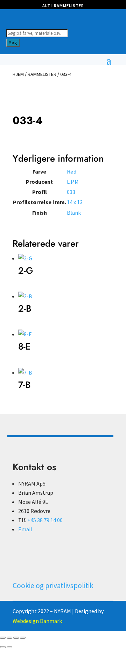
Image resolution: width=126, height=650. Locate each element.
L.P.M (73, 181)
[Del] (16, 638)
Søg (13, 43)
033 (71, 191)
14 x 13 (75, 202)
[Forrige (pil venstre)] (3, 647)
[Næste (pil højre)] (9, 647)
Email (25, 529)
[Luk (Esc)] (23, 638)
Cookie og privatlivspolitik (53, 585)
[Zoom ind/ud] (3, 638)
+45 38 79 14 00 (45, 520)
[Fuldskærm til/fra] (9, 638)
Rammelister (42, 74)
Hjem (18, 74)
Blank (74, 212)
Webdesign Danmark (37, 620)
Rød (71, 171)
